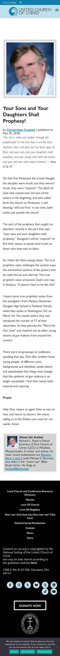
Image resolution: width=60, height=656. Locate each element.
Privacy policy (44, 651)
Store (30, 537)
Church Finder (9, 2)
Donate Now (30, 605)
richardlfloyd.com (17, 468)
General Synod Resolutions (30, 523)
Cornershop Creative (21, 129)
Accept (14, 651)
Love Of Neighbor (30, 509)
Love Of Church (30, 504)
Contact (30, 528)
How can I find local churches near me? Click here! (30, 516)
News (30, 533)
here (34, 562)
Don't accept (28, 651)
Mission (30, 499)
